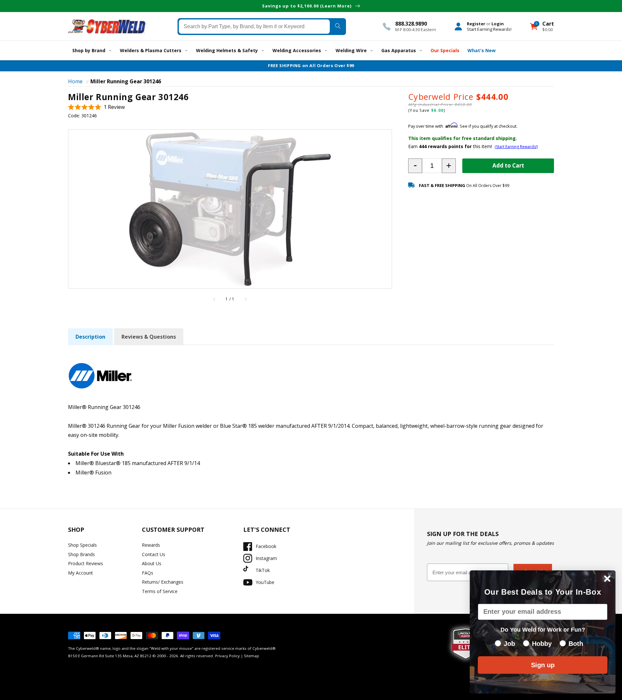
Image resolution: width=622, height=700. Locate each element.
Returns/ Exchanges (162, 582)
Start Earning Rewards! (489, 29)
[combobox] (254, 26)
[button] (96, 107)
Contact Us (153, 554)
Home (75, 81)
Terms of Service (160, 591)
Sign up (543, 665)
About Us (151, 563)
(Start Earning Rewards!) (516, 146)
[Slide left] (214, 299)
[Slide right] (245, 299)
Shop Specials (82, 545)
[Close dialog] (607, 578)
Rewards (151, 545)
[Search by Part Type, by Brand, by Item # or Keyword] (337, 26)
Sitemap (251, 655)
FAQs (147, 573)
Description (90, 336)
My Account (80, 573)
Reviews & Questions (148, 336)
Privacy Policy (227, 655)
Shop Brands (81, 554)
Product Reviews (85, 563)
